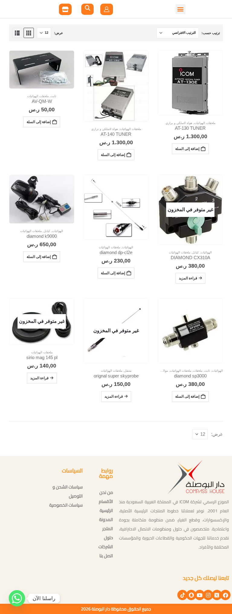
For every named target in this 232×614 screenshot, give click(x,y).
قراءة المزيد (188, 278)
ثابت (53, 96)
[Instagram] (208, 595)
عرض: (58, 33)
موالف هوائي (160, 370)
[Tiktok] (182, 595)
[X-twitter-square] (217, 595)
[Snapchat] (191, 595)
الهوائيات (206, 252)
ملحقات (197, 370)
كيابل (195, 252)
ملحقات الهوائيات (204, 123)
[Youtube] (200, 595)
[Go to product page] (190, 83)
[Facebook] (225, 595)
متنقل (127, 370)
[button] (53, 9)
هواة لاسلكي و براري (179, 123)
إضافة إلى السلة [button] (187, 148)
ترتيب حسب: (210, 33)
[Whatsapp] (17, 598)
